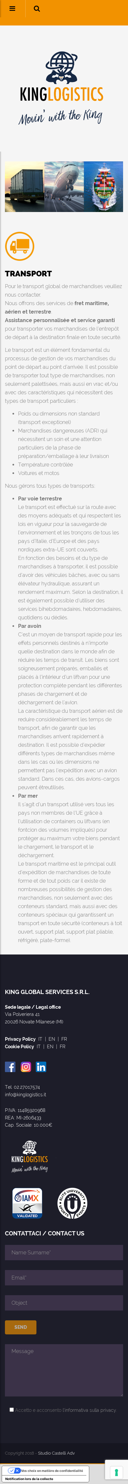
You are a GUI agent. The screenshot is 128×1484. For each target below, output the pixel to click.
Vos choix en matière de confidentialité (52, 1471)
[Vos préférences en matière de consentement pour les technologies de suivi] (116, 1472)
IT (40, 1039)
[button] (37, 8)
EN (52, 1039)
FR (64, 1039)
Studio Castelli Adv (56, 1453)
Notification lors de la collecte (29, 1479)
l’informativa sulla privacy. (90, 1410)
